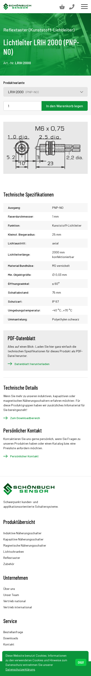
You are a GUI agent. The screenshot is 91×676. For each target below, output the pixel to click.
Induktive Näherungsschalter (22, 533)
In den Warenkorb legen (64, 106)
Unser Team (11, 595)
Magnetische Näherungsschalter (24, 545)
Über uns (9, 589)
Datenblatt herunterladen (32, 364)
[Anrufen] (74, 6)
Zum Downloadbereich (25, 418)
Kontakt (8, 644)
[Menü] (84, 6)
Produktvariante (14, 82)
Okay (81, 662)
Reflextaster (11, 558)
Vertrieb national (14, 601)
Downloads (10, 638)
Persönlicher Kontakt (24, 456)
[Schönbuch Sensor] (17, 6)
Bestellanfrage (13, 632)
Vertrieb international (17, 607)
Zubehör (8, 564)
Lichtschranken (13, 551)
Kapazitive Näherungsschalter (23, 539)
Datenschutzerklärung (20, 669)
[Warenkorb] (64, 6)
